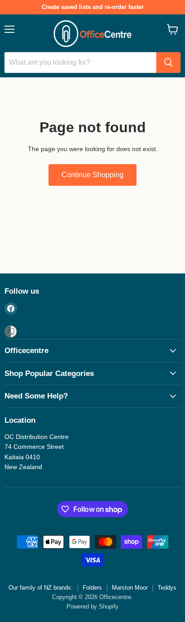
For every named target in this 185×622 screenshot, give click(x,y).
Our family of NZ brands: (41, 587)
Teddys (167, 587)
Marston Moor (130, 587)
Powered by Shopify (92, 606)
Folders (92, 587)
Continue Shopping (92, 175)
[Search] (168, 62)
